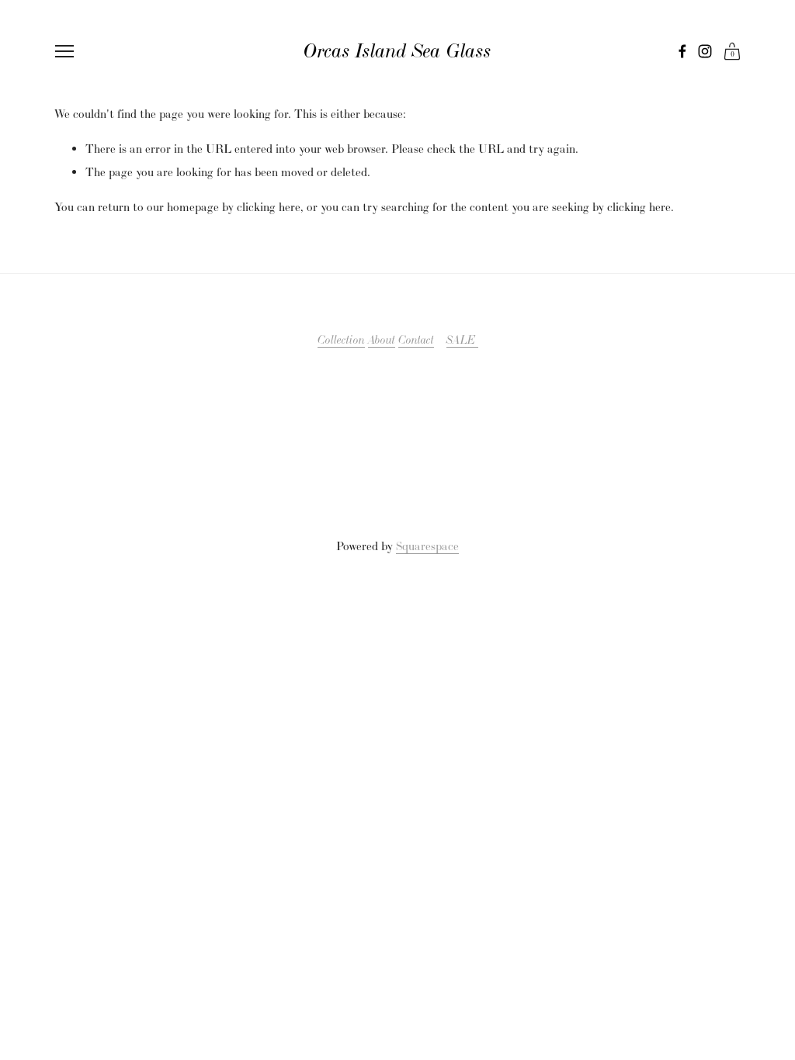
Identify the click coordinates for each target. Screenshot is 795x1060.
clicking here (268, 206)
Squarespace (427, 546)
